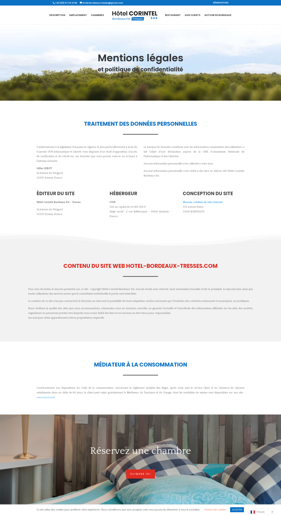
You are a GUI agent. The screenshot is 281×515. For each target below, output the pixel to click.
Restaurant (173, 15)
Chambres (97, 15)
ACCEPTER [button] (237, 509)
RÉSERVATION (220, 3)
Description (57, 15)
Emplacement (78, 15)
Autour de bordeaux (217, 15)
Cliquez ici (140, 473)
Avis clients (192, 15)
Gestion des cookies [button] (215, 509)
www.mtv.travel (46, 397)
